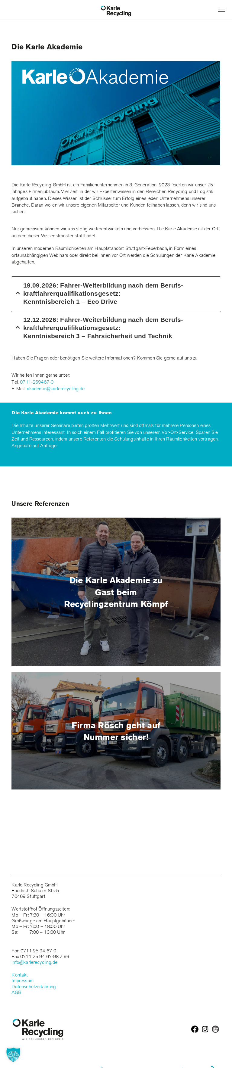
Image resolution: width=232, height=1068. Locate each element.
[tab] (115, 293)
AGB (16, 992)
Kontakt (19, 975)
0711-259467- (35, 382)
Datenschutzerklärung (33, 986)
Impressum (22, 980)
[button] (13, 1055)
